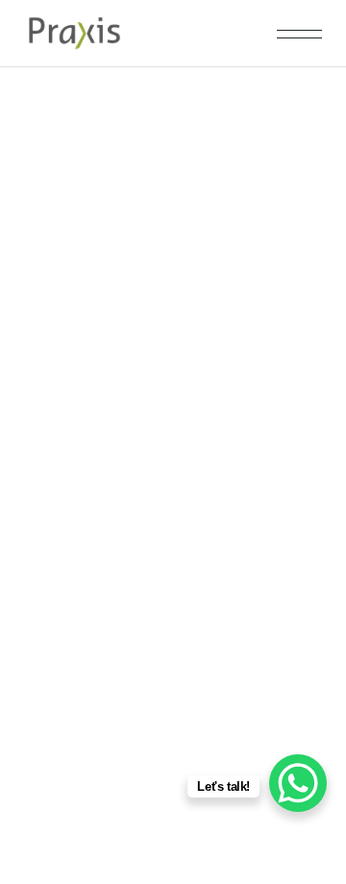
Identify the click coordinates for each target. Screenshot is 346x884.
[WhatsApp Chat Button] (298, 783)
